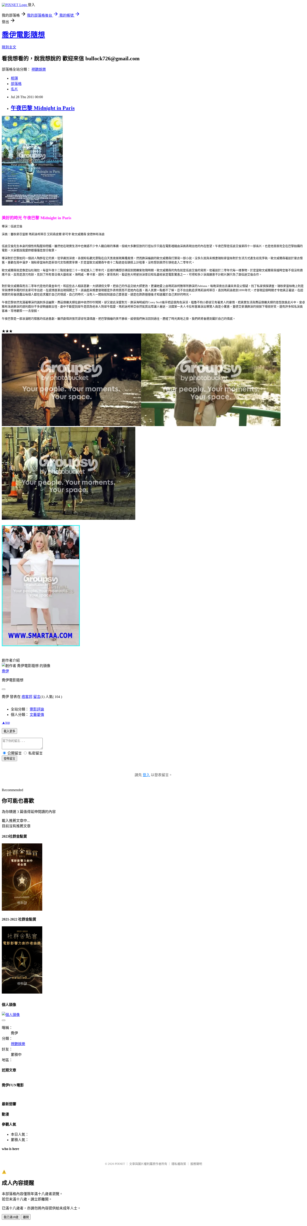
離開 (26, 1217)
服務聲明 (196, 1163)
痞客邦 (27, 697)
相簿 (14, 78)
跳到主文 (9, 47)
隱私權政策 (178, 1163)
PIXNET (120, 1163)
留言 (36, 697)
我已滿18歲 (11, 1217)
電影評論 (37, 709)
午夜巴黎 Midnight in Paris (43, 108)
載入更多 (9, 731)
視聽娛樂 (38, 69)
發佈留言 (9, 758)
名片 (14, 89)
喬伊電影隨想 (23, 35)
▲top (6, 722)
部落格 (16, 84)
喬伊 (5, 671)
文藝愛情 (37, 715)
